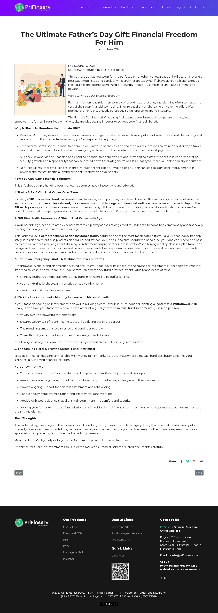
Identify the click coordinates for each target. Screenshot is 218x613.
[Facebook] (182, 461)
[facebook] (161, 578)
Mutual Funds (71, 527)
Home (72, 7)
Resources (147, 7)
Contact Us (197, 7)
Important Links (121, 539)
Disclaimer (118, 555)
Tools (165, 7)
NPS (65, 539)
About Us (86, 7)
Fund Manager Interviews (127, 533)
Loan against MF (73, 552)
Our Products (105, 7)
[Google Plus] (195, 461)
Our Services (128, 7)
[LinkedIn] (201, 461)
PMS (66, 546)
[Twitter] (187, 461)
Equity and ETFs (72, 533)
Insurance (69, 558)
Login (179, 7)
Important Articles (122, 527)
